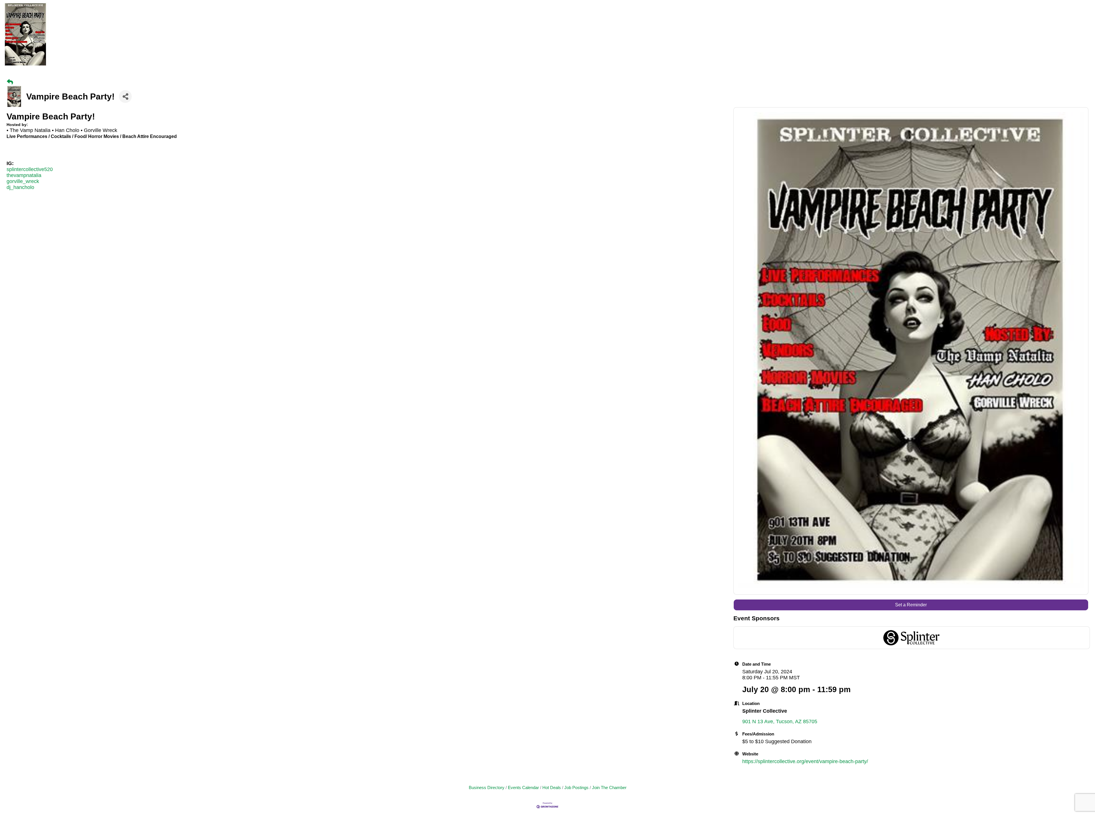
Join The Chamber (609, 787)
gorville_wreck (23, 181)
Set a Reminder (911, 604)
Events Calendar (523, 787)
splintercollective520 (30, 169)
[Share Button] (125, 96)
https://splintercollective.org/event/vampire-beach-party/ (805, 761)
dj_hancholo (20, 187)
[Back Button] (10, 82)
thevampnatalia (24, 175)
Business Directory (486, 787)
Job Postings (576, 787)
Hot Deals (551, 787)
